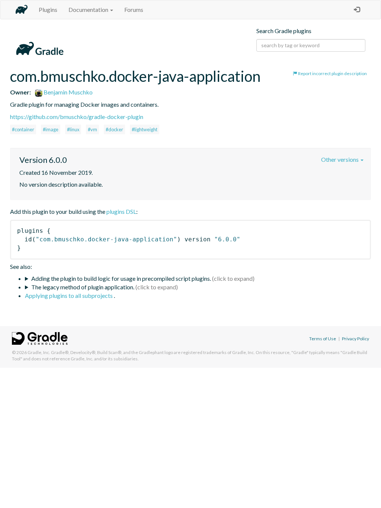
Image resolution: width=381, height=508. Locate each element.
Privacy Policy (355, 338)
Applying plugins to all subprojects (69, 295)
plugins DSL (121, 211)
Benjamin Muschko (67, 92)
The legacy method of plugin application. (82, 286)
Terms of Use (322, 338)
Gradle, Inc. (39, 352)
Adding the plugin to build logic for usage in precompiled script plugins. (121, 278)
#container (23, 129)
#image (50, 129)
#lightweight (144, 129)
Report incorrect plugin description (332, 73)
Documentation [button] (88, 9)
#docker (114, 129)
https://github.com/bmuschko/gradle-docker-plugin (76, 116)
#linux (73, 129)
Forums (133, 9)
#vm (92, 129)
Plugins (48, 9)
